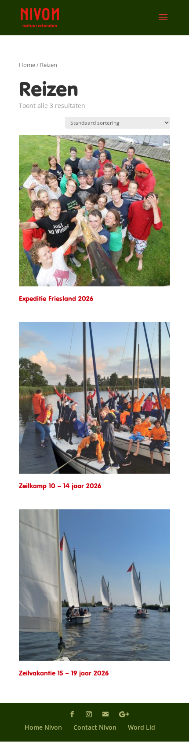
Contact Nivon (94, 727)
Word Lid (141, 727)
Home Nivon (43, 727)
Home (27, 65)
